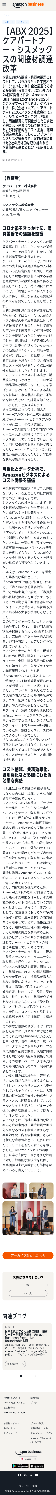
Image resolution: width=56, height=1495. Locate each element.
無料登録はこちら (39, 1428)
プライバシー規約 (28, 1486)
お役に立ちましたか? (28, 1277)
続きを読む (13, 1364)
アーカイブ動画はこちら (28, 1255)
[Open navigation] (4, 4)
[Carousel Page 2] (28, 1376)
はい (28, 1285)
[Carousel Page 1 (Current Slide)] (21, 1376)
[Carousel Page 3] (35, 1376)
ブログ (33, 1402)
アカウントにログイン (41, 1433)
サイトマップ (10, 1433)
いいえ (28, 1293)
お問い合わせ (10, 1428)
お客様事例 (9, 1407)
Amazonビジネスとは (14, 1402)
